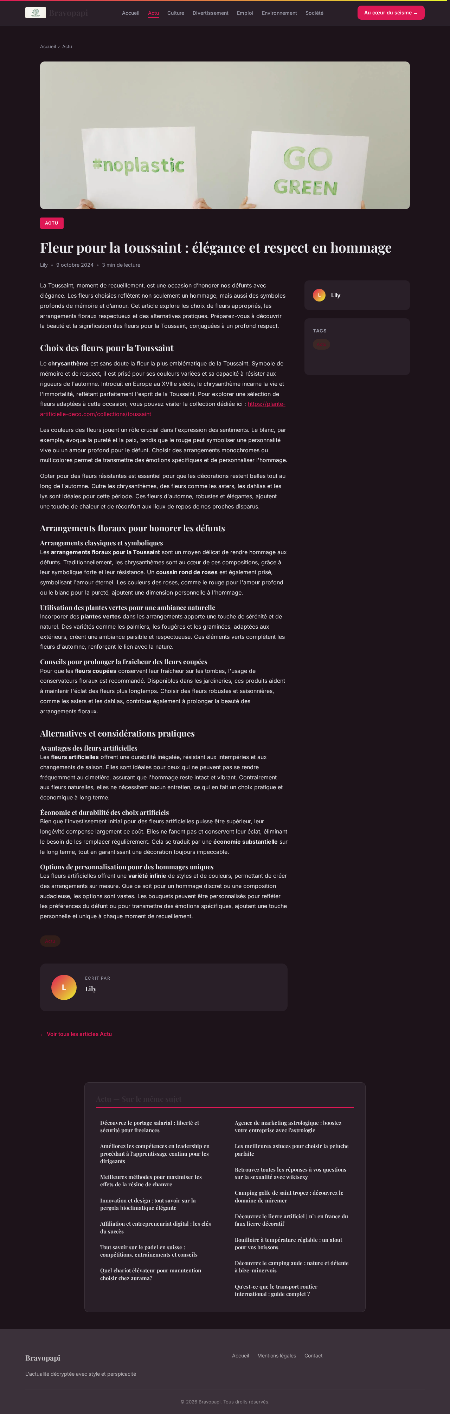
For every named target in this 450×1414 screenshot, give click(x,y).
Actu (153, 12)
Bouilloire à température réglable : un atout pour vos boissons (288, 1243)
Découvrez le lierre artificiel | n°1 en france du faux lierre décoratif (291, 1220)
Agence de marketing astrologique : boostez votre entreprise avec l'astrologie (288, 1126)
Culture (175, 12)
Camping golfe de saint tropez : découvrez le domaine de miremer (289, 1196)
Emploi (245, 12)
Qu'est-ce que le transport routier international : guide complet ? (276, 1290)
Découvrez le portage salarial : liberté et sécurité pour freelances (149, 1126)
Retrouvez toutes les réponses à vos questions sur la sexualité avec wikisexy (290, 1173)
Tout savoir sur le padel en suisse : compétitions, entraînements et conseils (149, 1251)
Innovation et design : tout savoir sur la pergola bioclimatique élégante (148, 1204)
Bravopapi (68, 12)
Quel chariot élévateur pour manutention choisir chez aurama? (150, 1274)
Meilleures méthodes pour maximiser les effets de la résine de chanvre (151, 1180)
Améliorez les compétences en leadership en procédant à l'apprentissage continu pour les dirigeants (155, 1153)
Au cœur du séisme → (391, 12)
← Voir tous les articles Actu (76, 1034)
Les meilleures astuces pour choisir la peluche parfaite (292, 1149)
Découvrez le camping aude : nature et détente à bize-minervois (292, 1266)
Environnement (279, 12)
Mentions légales (276, 1355)
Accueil (131, 12)
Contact (313, 1355)
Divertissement (211, 12)
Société (314, 12)
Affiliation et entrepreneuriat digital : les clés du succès (155, 1227)
